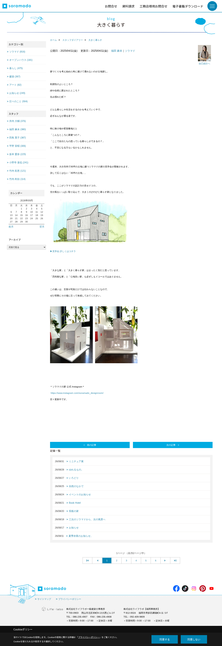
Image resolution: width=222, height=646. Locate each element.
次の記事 (171, 445)
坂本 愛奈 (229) (17, 154)
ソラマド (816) (17, 51)
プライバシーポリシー (69, 599)
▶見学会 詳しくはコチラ (63, 251)
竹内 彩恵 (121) (17, 170)
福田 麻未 (116, 50)
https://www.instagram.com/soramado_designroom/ (77, 393)
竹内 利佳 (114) (17, 179)
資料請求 (128, 6)
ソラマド (130, 50)
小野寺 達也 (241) (18, 162)
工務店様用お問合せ (153, 6)
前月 (11, 226)
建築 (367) (14, 76)
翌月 (41, 226)
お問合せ (111, 6)
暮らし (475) (16, 68)
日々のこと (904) (18, 101)
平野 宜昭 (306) (17, 145)
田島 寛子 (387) (17, 137)
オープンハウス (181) (21, 60)
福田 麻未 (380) (17, 129)
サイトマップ (44, 599)
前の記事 (91, 445)
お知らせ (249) (17, 93)
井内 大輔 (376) (17, 121)
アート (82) (15, 84)
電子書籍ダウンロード (187, 6)
